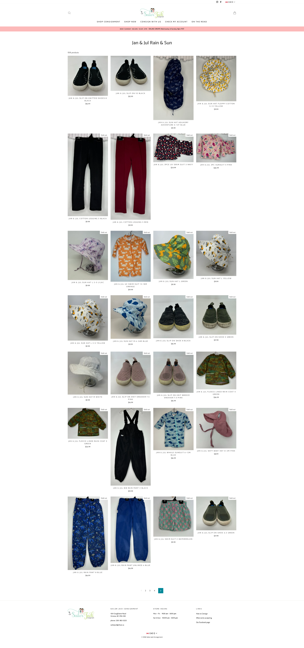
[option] (152, 29)
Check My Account (176, 22)
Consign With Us (150, 22)
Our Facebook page (203, 622)
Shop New (130, 22)
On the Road (199, 22)
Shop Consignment (108, 22)
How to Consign (202, 614)
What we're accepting (204, 618)
